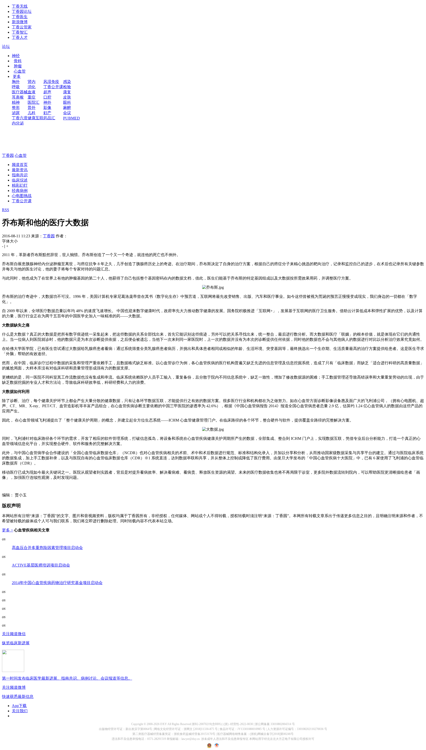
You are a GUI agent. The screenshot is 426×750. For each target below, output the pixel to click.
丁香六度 (20, 118)
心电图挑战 (22, 196)
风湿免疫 (51, 82)
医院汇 (33, 102)
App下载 (19, 706)
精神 (16, 102)
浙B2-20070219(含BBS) (207, 724)
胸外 (16, 82)
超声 (47, 92)
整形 (16, 107)
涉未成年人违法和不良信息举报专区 (224, 739)
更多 (17, 76)
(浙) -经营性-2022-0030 (238, 724)
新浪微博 (20, 22)
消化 (32, 87)
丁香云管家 (22, 27)
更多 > (7, 530)
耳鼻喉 (18, 97)
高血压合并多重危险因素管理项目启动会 (47, 548)
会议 (67, 113)
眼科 (67, 102)
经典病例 (20, 190)
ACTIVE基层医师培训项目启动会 (41, 565)
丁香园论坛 (22, 11)
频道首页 (20, 164)
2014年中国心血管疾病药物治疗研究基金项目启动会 (57, 583)
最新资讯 (20, 170)
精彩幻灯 (20, 185)
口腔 (47, 97)
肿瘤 (18, 66)
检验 (67, 87)
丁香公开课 (53, 87)
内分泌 (18, 123)
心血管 (20, 71)
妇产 (47, 113)
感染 (67, 82)
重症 (32, 97)
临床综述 (20, 180)
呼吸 (16, 87)
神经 (16, 56)
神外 (47, 102)
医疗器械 (20, 92)
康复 (67, 92)
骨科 (18, 61)
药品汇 (49, 118)
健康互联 (35, 118)
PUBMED (71, 118)
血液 (32, 92)
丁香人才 (20, 37)
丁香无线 (20, 6)
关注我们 (20, 711)
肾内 (32, 82)
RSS (5, 210)
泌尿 (16, 113)
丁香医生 (20, 17)
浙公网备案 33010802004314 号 (275, 724)
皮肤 (67, 97)
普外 (32, 107)
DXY (163, 724)
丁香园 (8, 155)
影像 (47, 107)
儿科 (32, 113)
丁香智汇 (20, 32)
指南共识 (20, 175)
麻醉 (67, 107)
